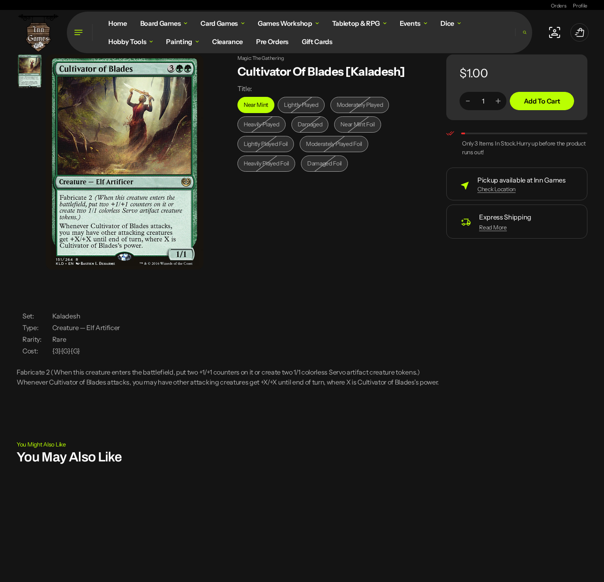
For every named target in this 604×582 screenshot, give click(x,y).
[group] (29, 71)
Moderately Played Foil (334, 146)
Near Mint (259, 107)
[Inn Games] (38, 32)
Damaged (313, 127)
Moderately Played (362, 107)
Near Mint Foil (360, 127)
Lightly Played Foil (268, 146)
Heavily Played (265, 127)
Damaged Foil (327, 166)
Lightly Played (304, 107)
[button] (523, 32)
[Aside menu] (80, 32)
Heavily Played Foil (268, 166)
